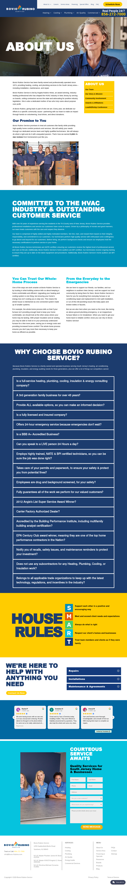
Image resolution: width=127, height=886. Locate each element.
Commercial (93, 13)
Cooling (57, 13)
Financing (75, 4)
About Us (46, 4)
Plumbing (68, 13)
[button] (112, 717)
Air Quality (81, 13)
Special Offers (84, 4)
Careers (56, 4)
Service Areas (65, 4)
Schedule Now (113, 4)
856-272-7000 (19, 851)
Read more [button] (19, 726)
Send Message (92, 827)
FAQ (97, 4)
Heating (46, 13)
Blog (92, 4)
